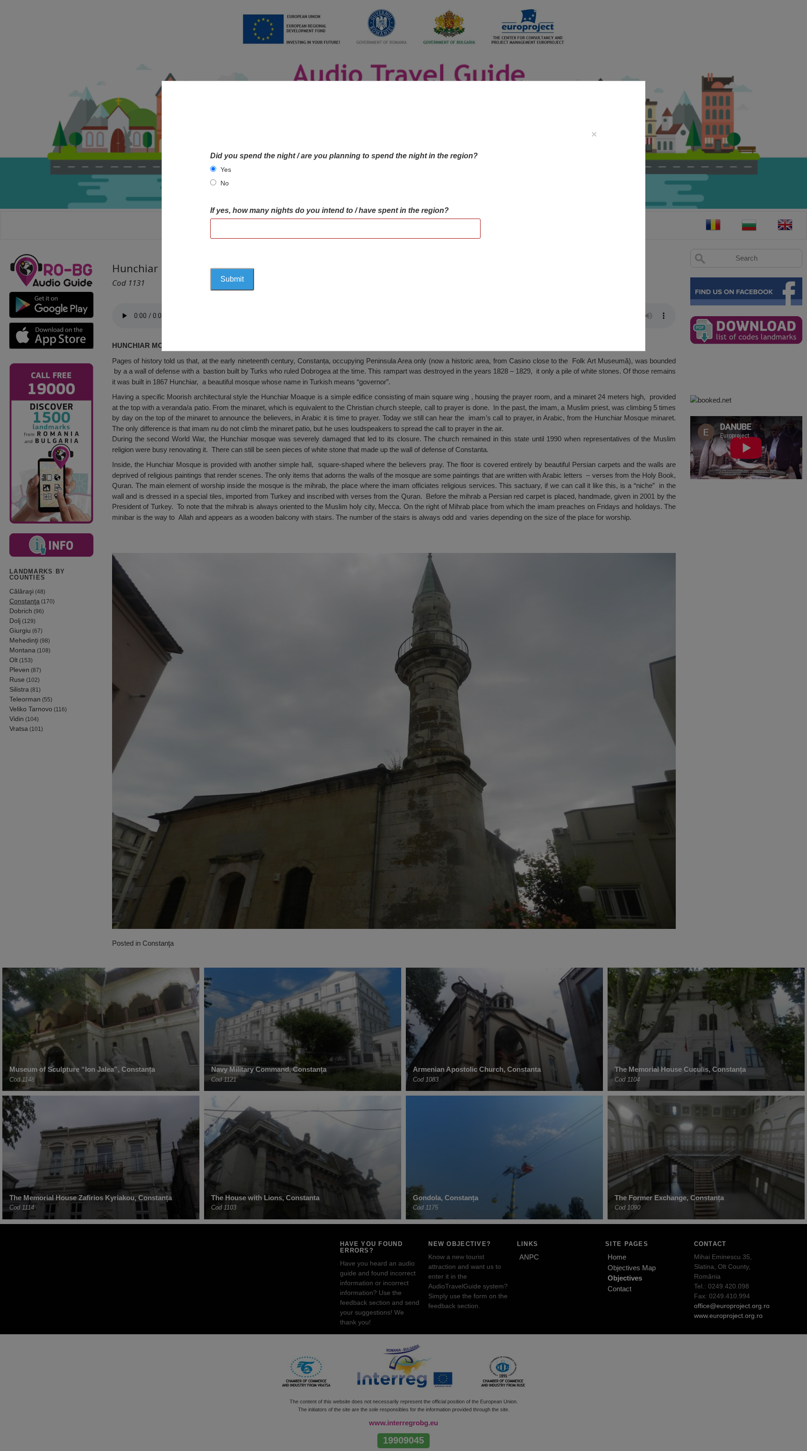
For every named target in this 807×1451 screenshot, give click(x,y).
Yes (225, 169)
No (224, 183)
